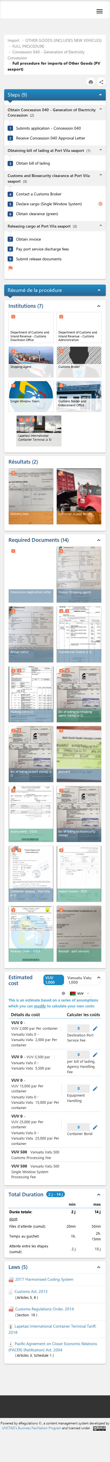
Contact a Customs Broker (38, 194)
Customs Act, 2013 (31, 1291)
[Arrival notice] (31, 634)
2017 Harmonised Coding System (44, 1279)
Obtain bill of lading (33, 163)
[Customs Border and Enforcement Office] (79, 396)
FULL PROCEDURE (28, 46)
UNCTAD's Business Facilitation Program (31, 1428)
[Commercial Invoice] (79, 634)
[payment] (79, 754)
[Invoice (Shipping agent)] (79, 574)
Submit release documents (38, 258)
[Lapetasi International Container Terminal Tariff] (11, 1326)
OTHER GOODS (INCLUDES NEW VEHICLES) (63, 40)
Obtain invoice (28, 239)
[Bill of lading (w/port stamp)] (31, 754)
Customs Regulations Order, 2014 (44, 1309)
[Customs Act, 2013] (11, 1291)
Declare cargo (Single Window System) (49, 203)
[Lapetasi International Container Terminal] (38, 430)
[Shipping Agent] (31, 361)
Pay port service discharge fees (42, 249)
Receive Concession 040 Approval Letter (50, 138)
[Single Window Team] (31, 396)
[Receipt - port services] (79, 933)
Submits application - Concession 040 (48, 128)
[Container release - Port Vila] (31, 874)
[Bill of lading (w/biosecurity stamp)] (79, 814)
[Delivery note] (31, 496)
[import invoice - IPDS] (79, 874)
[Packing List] (31, 694)
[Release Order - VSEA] (31, 933)
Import (13, 40)
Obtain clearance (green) (37, 213)
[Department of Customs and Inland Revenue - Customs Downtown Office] (31, 327)
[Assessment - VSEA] (31, 814)
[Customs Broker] (79, 361)
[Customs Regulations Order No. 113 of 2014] (11, 1309)
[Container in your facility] (79, 496)
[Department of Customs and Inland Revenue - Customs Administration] (79, 327)
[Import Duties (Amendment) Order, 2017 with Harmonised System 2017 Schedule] (11, 1279)
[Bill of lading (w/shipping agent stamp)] (79, 694)
